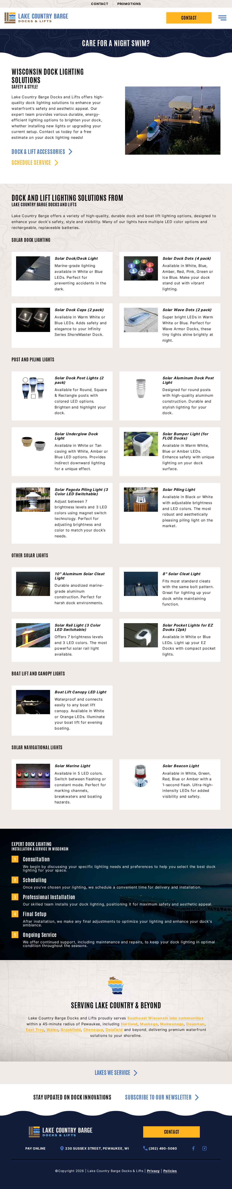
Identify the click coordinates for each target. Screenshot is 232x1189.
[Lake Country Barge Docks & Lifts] (36, 18)
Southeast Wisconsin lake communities (165, 1018)
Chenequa (93, 1029)
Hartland (129, 1024)
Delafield (114, 1029)
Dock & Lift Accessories (38, 152)
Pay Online (35, 1148)
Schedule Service (31, 162)
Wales (52, 1029)
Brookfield (71, 1029)
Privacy (153, 1171)
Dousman (195, 1024)
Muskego (149, 1024)
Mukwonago (172, 1024)
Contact (99, 4)
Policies (170, 1171)
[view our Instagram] (204, 1148)
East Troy (35, 1029)
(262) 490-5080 (163, 1148)
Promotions (129, 4)
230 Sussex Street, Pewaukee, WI (97, 1148)
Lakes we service (112, 1072)
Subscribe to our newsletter (158, 1097)
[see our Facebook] (193, 1148)
